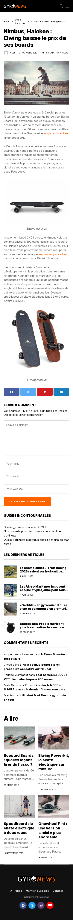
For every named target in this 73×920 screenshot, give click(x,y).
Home (7, 21)
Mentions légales (37, 890)
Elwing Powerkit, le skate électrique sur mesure (53, 762)
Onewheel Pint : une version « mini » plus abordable (52, 830)
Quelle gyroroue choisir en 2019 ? (25, 527)
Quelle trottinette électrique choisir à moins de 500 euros (36, 542)
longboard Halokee (56, 133)
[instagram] (41, 905)
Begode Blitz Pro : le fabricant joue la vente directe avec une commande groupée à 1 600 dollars (42, 629)
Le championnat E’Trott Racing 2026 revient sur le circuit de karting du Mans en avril (43, 571)
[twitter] (32, 905)
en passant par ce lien (53, 254)
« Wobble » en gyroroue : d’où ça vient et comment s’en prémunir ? (44, 608)
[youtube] (50, 905)
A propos (16, 890)
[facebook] (23, 905)
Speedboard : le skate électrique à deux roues (19, 828)
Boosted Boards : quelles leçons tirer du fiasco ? (19, 760)
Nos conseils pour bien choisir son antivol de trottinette (32, 533)
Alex (13, 53)
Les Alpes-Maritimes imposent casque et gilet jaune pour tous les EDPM (43, 590)
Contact (58, 890)
